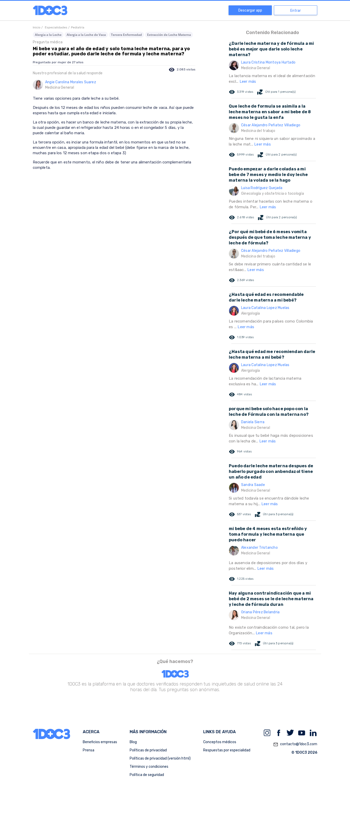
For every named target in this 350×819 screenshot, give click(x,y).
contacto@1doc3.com (295, 744)
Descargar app (250, 10)
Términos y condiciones (149, 766)
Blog (133, 742)
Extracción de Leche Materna (169, 35)
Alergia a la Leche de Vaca (86, 35)
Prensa (88, 750)
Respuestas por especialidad (226, 750)
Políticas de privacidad (148, 750)
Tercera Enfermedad (126, 35)
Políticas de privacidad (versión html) (160, 758)
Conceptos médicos (219, 742)
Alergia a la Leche (48, 35)
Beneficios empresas (100, 742)
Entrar (295, 10)
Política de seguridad (147, 775)
